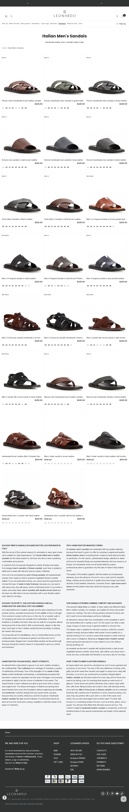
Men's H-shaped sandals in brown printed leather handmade (107, 219)
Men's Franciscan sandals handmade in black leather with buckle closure (64, 338)
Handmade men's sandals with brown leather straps (64, 515)
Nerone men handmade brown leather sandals (63, 397)
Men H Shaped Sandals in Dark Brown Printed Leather (64, 278)
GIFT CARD (58, 762)
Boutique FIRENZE (77, 758)
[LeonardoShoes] (16, 792)
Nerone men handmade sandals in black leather (106, 397)
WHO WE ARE (76, 750)
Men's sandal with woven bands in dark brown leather (107, 338)
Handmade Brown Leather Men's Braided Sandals (22, 456)
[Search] (11, 16)
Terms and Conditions (11, 803)
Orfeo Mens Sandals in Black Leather (17, 219)
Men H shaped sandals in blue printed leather (105, 278)
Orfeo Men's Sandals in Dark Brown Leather (62, 219)
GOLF (56, 758)
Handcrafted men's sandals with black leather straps (22, 515)
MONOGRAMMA (103, 770)
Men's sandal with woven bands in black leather (22, 397)
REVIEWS (74, 766)
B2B (72, 770)
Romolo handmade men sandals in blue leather (63, 160)
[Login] (117, 16)
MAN (56, 750)
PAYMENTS (101, 762)
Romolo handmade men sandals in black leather (106, 160)
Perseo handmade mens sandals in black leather (107, 101)
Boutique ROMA (77, 762)
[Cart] (122, 16)
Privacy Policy (23, 803)
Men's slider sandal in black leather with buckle (106, 456)
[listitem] (103, 794)
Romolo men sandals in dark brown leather (19, 160)
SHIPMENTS (102, 758)
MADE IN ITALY (76, 754)
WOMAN (57, 754)
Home (4, 48)
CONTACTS (102, 750)
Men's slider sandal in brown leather (59, 456)
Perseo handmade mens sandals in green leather (64, 101)
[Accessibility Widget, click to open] (4, 797)
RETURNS (101, 766)
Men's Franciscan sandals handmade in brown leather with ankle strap (22, 338)
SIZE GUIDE (101, 754)
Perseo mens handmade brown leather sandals (21, 101)
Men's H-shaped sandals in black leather (19, 278)
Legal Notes (39, 803)
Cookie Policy (32, 803)
